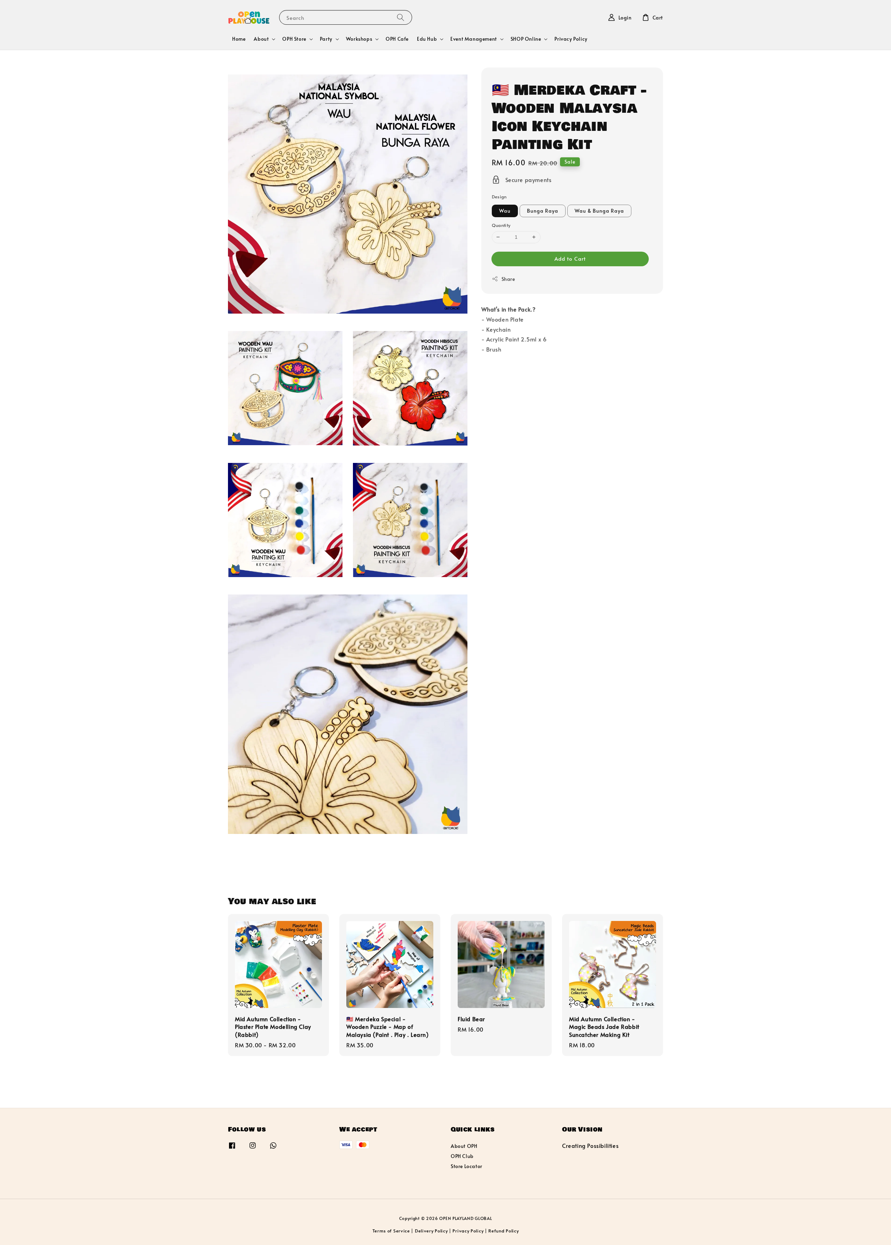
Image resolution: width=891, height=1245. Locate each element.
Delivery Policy (431, 1231)
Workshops (359, 39)
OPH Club (462, 1156)
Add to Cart (570, 258)
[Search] (400, 17)
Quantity (501, 225)
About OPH (464, 1146)
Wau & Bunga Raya (599, 210)
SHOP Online (526, 39)
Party (326, 39)
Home (238, 39)
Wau (505, 210)
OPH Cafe (397, 39)
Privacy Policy (570, 39)
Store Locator (466, 1166)
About (261, 39)
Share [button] (508, 279)
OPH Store (294, 39)
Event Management (473, 39)
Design (499, 197)
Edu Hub (427, 39)
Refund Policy (503, 1231)
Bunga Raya (542, 210)
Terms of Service (391, 1231)
